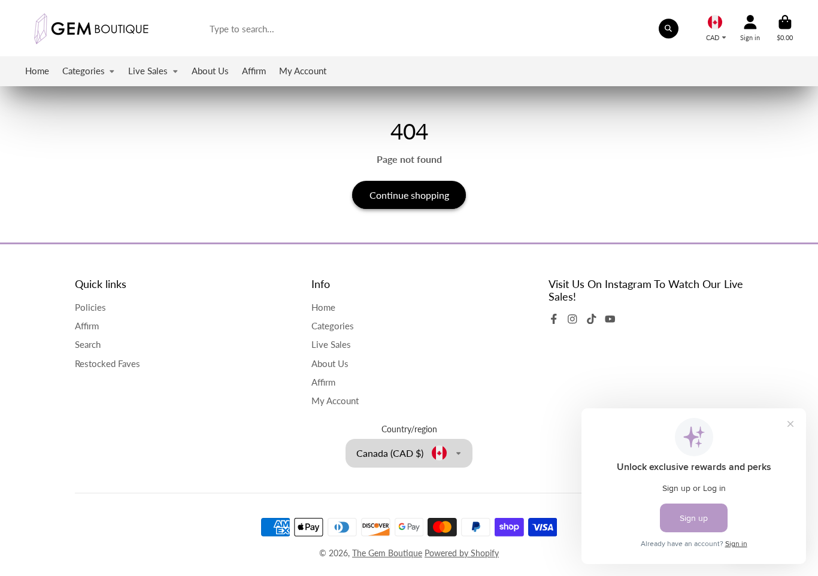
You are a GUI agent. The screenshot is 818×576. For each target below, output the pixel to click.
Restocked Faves (107, 363)
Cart (785, 28)
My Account (302, 70)
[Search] (669, 29)
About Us (210, 70)
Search (88, 344)
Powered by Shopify (462, 553)
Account (750, 28)
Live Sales (148, 70)
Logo (91, 28)
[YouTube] (610, 319)
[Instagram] (572, 319)
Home (37, 70)
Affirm (254, 70)
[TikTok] (591, 319)
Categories (83, 70)
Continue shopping (409, 195)
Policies (90, 307)
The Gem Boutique (387, 553)
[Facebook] (554, 319)
